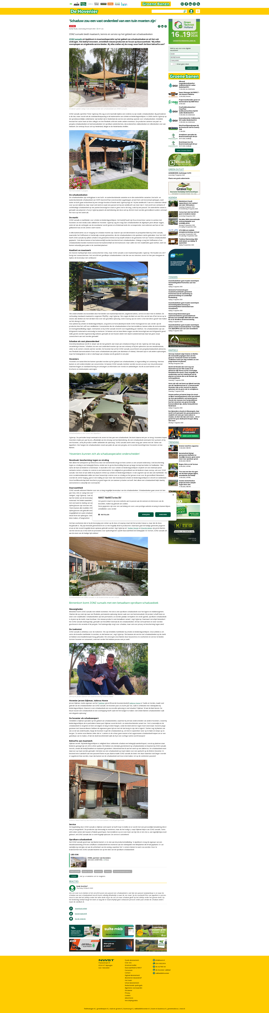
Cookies (128, 995)
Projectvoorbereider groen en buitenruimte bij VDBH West (189, 101)
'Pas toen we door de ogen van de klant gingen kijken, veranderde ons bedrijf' (188, 473)
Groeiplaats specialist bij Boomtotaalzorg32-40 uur (188, 135)
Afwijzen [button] (146, 514)
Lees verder (111, 509)
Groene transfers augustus (188, 446)
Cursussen (128, 970)
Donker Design (133, 528)
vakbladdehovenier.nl (141, 1009)
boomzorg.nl (128, 1009)
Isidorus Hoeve (134, 703)
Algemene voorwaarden (133, 988)
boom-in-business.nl (158, 1009)
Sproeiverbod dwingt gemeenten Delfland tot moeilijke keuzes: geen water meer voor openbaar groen (189, 456)
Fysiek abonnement (132, 960)
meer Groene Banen (184, 150)
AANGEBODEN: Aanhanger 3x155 (179, 173)
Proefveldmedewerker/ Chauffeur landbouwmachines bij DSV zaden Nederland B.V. (188, 110)
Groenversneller (131, 965)
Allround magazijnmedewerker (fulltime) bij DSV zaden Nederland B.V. (187, 84)
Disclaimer (128, 990)
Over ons (128, 963)
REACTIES (73, 881)
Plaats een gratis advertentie (179, 178)
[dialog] (134, 506)
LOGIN (73, 876)
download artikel (81, 908)
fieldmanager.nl (89, 1009)
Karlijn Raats (73, 29)
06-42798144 (161, 967)
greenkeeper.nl (102, 1009)
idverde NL (98, 871)
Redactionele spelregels (133, 985)
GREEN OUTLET (176, 169)
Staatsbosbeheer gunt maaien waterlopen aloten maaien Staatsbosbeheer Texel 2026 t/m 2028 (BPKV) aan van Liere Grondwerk (183, 327)
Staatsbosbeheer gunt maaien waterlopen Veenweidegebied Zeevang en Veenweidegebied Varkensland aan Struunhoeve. (183, 305)
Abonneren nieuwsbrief (133, 978)
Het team (128, 980)
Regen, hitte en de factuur (188, 464)
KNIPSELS (173, 350)
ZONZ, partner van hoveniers (99, 858)
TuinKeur (101, 703)
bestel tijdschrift (81, 914)
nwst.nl (182, 1009)
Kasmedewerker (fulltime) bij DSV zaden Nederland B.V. (189, 119)
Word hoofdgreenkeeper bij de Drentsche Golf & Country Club (189, 127)
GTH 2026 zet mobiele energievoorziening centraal (189, 231)
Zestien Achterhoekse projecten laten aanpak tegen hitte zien (187, 482)
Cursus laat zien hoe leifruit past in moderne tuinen (189, 213)
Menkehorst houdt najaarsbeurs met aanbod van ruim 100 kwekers (188, 203)
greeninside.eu (172, 1009)
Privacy (127, 993)
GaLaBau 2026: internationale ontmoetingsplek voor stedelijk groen (189, 221)
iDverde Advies (146, 528)
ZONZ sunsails (75, 39)
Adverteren (129, 998)
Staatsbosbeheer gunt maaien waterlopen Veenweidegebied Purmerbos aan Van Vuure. (183, 282)
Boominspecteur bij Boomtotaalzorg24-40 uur (188, 143)
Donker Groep (87, 871)
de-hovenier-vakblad (163, 970)
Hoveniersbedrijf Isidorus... (122, 871)
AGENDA (172, 197)
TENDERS (173, 277)
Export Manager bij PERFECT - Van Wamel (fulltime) (189, 93)
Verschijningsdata (131, 1000)
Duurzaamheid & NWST (133, 968)
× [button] (173, 495)
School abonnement (132, 983)
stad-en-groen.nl (116, 1009)
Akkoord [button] (163, 514)
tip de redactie (80, 919)
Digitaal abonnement (132, 975)
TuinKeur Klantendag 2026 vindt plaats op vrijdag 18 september (188, 241)
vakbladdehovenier (162, 973)
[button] (103, 514)
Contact (127, 973)
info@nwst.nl (160, 960)
